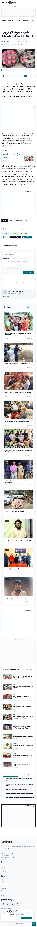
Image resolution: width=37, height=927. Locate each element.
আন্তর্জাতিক (25, 21)
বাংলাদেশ (10, 21)
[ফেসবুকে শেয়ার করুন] (5, 44)
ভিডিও (2, 886)
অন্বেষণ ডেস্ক (6, 41)
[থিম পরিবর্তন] (30, 3)
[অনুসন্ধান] (34, 3)
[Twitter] (8, 904)
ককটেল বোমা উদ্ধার (19, 220)
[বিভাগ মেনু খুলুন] (3, 3)
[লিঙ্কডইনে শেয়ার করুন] (15, 44)
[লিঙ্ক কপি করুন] (18, 44)
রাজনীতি (18, 21)
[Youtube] (13, 904)
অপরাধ (3, 26)
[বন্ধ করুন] (31, 911)
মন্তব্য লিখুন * (6, 259)
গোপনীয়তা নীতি (4, 872)
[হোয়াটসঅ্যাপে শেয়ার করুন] (8, 44)
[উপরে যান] (34, 924)
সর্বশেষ (4, 21)
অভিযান (11, 220)
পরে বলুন (17, 918)
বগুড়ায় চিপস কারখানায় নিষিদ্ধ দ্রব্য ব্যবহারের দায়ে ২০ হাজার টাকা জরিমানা (12, 156)
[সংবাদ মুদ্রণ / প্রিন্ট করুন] (21, 44)
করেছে (20, 184)
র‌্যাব (32, 179)
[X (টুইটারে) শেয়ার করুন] (12, 44)
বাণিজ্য (32, 21)
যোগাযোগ (3, 867)
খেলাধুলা (2, 895)
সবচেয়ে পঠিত (26, 775)
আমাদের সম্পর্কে (4, 865)
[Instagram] (17, 904)
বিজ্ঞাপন (2, 869)
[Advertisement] (18, 10)
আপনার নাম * (6, 252)
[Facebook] (3, 904)
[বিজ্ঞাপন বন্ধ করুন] (33, 10)
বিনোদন (2, 890)
